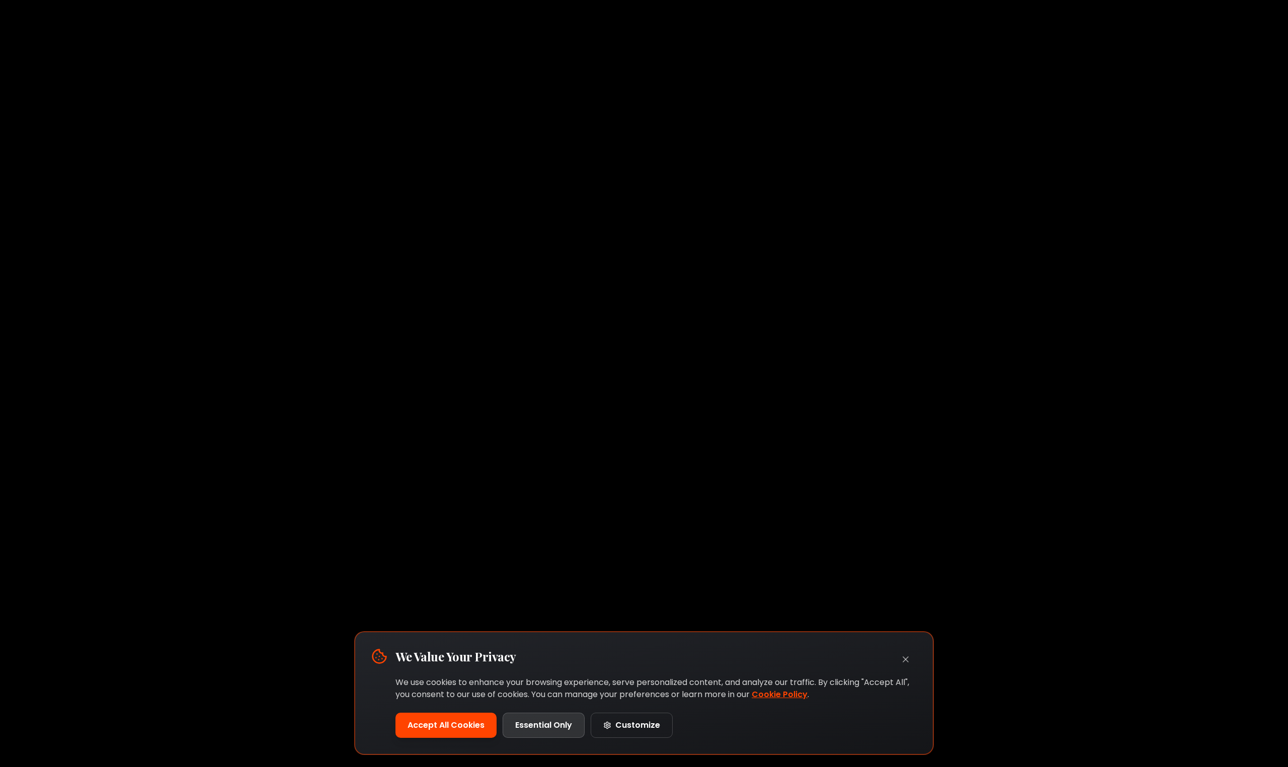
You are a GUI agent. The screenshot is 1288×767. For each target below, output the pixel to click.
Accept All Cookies (446, 725)
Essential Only (543, 725)
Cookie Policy (780, 694)
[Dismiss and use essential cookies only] (906, 659)
